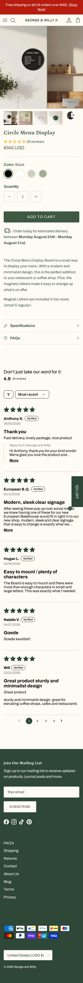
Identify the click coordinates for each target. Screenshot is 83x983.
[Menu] (5, 20)
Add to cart (41, 217)
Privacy (10, 897)
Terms (9, 889)
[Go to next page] (62, 721)
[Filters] (8, 394)
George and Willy (25, 967)
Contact (10, 866)
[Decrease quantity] (9, 196)
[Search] (15, 20)
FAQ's (9, 843)
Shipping (11, 851)
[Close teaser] (70, 508)
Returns (10, 858)
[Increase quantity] (36, 196)
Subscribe (19, 806)
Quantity (11, 186)
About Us (11, 874)
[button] (15, 142)
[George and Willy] (41, 20)
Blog (7, 882)
